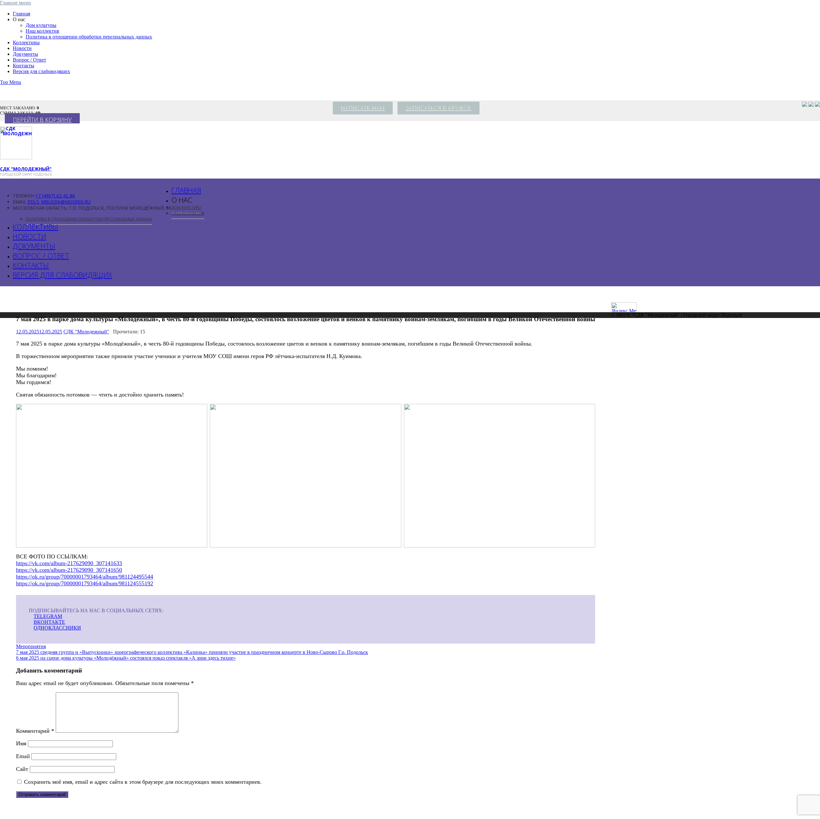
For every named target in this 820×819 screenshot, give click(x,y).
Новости (22, 48)
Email (23, 756)
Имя (21, 743)
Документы (25, 54)
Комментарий (35, 731)
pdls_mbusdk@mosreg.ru (59, 202)
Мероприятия (31, 646)
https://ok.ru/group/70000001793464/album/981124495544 (84, 576)
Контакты (23, 65)
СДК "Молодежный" (26, 169)
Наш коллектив (42, 31)
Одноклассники (57, 628)
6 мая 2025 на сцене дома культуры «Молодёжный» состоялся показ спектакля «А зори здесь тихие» (126, 658)
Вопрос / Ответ (29, 60)
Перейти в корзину (42, 119)
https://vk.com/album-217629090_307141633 (69, 563)
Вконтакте (49, 622)
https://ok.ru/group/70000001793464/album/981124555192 (84, 583)
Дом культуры (41, 25)
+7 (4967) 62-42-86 (55, 196)
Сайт (22, 769)
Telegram (48, 616)
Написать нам (363, 108)
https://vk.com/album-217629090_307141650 (69, 570)
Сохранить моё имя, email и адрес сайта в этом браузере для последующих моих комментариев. (143, 782)
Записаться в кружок (439, 108)
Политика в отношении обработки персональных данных (89, 36)
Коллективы (26, 42)
